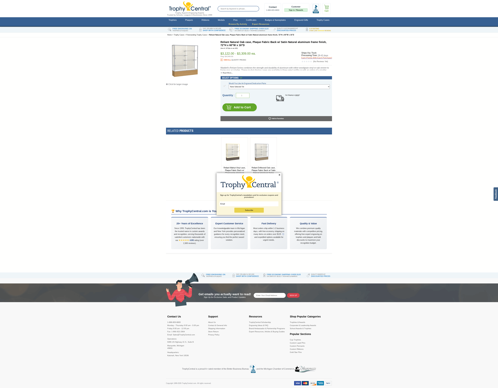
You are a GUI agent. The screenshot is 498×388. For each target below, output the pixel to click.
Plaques (189, 20)
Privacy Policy (213, 335)
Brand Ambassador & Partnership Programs (267, 328)
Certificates (251, 20)
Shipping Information (216, 328)
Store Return (213, 332)
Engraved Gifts (301, 20)
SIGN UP (293, 295)
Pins (235, 20)
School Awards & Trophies (300, 328)
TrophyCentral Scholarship (260, 322)
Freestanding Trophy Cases (196, 35)
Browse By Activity (238, 24)
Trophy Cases (323, 20)
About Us (212, 322)
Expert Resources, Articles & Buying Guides (267, 332)
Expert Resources (260, 24)
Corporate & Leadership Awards (303, 325)
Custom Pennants (297, 346)
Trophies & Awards (297, 322)
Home (169, 35)
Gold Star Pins (296, 352)
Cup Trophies (295, 340)
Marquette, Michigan (175, 346)
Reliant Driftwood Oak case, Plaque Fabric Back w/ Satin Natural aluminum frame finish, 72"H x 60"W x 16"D (263, 172)
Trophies (173, 20)
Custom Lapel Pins (297, 343)
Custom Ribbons (296, 349)
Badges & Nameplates (275, 20)
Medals (221, 20)
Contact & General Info (217, 325)
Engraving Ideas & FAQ (258, 325)
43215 (297, 95)
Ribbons (205, 20)
